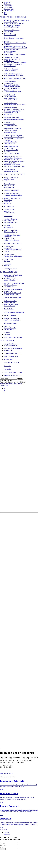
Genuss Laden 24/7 (9, 306)
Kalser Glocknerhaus (10, 81)
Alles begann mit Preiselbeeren (13, 275)
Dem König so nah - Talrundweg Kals (15, 43)
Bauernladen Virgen (9, 184)
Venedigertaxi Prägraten (11, 146)
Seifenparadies (8, 248)
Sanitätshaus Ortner (9, 246)
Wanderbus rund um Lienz (11, 159)
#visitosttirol (3, 829)
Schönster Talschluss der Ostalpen (14, 137)
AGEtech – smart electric (11, 177)
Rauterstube (7, 326)
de (4, 388)
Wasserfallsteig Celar (10, 163)
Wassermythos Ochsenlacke (12, 164)
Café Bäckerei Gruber (10, 285)
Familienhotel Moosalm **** (12, 297)
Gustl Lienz (7, 203)
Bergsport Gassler (9, 185)
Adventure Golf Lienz (10, 22)
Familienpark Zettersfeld (11, 69)
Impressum (7, 834)
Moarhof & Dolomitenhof (11, 318)
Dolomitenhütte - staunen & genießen (14, 54)
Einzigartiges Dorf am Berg (12, 59)
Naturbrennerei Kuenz (10, 323)
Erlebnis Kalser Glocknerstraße (13, 64)
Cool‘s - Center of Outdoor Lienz (13, 38)
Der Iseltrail (7, 44)
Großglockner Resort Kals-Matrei (13, 75)
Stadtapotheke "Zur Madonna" (13, 249)
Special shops (8, 5)
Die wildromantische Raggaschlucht (14, 46)
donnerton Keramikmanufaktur (13, 195)
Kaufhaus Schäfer (9, 209)
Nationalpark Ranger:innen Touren (14, 109)
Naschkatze (7, 225)
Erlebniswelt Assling (10, 66)
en (4, 390)
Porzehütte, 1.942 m (9, 124)
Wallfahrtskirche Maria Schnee (13, 158)
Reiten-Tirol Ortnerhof (10, 130)
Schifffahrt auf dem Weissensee (13, 135)
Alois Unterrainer (9, 179)
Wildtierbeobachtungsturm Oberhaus (14, 166)
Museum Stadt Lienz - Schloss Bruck (14, 104)
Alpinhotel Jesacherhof (10, 280)
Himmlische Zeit (8, 309)
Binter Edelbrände (9, 187)
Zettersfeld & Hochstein (11, 171)
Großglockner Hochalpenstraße (13, 74)
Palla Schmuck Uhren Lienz (12, 235)
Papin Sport (7, 122)
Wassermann (7, 264)
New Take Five (8, 114)
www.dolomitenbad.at (6, 773)
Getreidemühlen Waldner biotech (13, 198)
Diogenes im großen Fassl (11, 49)
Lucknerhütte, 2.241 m (10, 100)
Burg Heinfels (8, 33)
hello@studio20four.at (6, 383)
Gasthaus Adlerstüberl (10, 301)
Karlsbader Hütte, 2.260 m (11, 85)
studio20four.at (18, 383)
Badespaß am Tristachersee (11, 30)
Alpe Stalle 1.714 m (9, 278)
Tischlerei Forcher (9, 254)
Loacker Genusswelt (10, 96)
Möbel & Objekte (9, 220)
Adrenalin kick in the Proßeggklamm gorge (16, 20)
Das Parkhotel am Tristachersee (13, 289)
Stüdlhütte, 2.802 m (9, 143)
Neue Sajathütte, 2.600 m (11, 112)
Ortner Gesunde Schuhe (11, 230)
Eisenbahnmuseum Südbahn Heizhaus (15, 62)
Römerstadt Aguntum (10, 132)
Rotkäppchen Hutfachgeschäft (12, 243)
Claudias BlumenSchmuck (11, 190)
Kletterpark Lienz (9, 90)
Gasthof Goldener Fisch (11, 304)
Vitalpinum (7, 151)
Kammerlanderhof (9, 83)
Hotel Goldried (8, 359)
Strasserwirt (7, 334)
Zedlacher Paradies (9, 169)
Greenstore (7, 201)
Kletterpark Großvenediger (11, 88)
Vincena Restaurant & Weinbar (13, 337)
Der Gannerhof (8, 291)
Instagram (6, 832)
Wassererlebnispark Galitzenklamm (14, 161)
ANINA (6, 180)
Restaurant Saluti (9, 329)
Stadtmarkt (7, 140)
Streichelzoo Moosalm (10, 142)
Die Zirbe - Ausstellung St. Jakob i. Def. (15, 48)
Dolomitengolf (8, 53)
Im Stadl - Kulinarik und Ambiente (14, 312)
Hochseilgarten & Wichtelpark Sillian (14, 78)
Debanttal (6, 41)
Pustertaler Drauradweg (10, 125)
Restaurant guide (8, 9)
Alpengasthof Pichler (10, 276)
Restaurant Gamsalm (10, 328)
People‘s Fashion (9, 238)
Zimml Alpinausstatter (10, 269)
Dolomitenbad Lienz (10, 51)
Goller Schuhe (8, 200)
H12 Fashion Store (9, 206)
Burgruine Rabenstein (10, 35)
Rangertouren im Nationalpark (12, 128)
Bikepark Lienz (8, 31)
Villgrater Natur (8, 148)
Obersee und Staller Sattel (11, 117)
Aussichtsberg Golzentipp (11, 27)
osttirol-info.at (4, 385)
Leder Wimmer (8, 216)
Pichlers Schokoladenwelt (11, 240)
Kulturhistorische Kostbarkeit (12, 91)
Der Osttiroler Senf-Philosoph (12, 293)
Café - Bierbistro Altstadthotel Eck (14, 283)
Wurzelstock (7, 265)
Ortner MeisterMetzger (10, 232)
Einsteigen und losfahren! (11, 57)
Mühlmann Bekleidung (10, 222)
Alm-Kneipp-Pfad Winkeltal (12, 25)
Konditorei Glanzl (9, 213)
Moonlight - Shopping (10, 103)
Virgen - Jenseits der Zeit (11, 150)
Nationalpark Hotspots (10, 107)
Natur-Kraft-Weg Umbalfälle (12, 111)
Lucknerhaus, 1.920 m (10, 98)
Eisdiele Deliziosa (9, 61)
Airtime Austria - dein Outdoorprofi (14, 23)
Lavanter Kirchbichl (9, 95)
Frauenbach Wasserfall (10, 70)
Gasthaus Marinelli (9, 302)
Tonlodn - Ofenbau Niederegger (13, 256)
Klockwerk (7, 211)
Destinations (7, 2)
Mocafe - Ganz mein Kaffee (12, 320)
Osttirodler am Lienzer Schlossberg (14, 119)
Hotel (5, 12)
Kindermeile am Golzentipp (12, 86)
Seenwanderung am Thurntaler (13, 138)
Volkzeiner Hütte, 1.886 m (11, 153)
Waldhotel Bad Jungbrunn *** (12, 156)
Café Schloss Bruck (9, 286)
